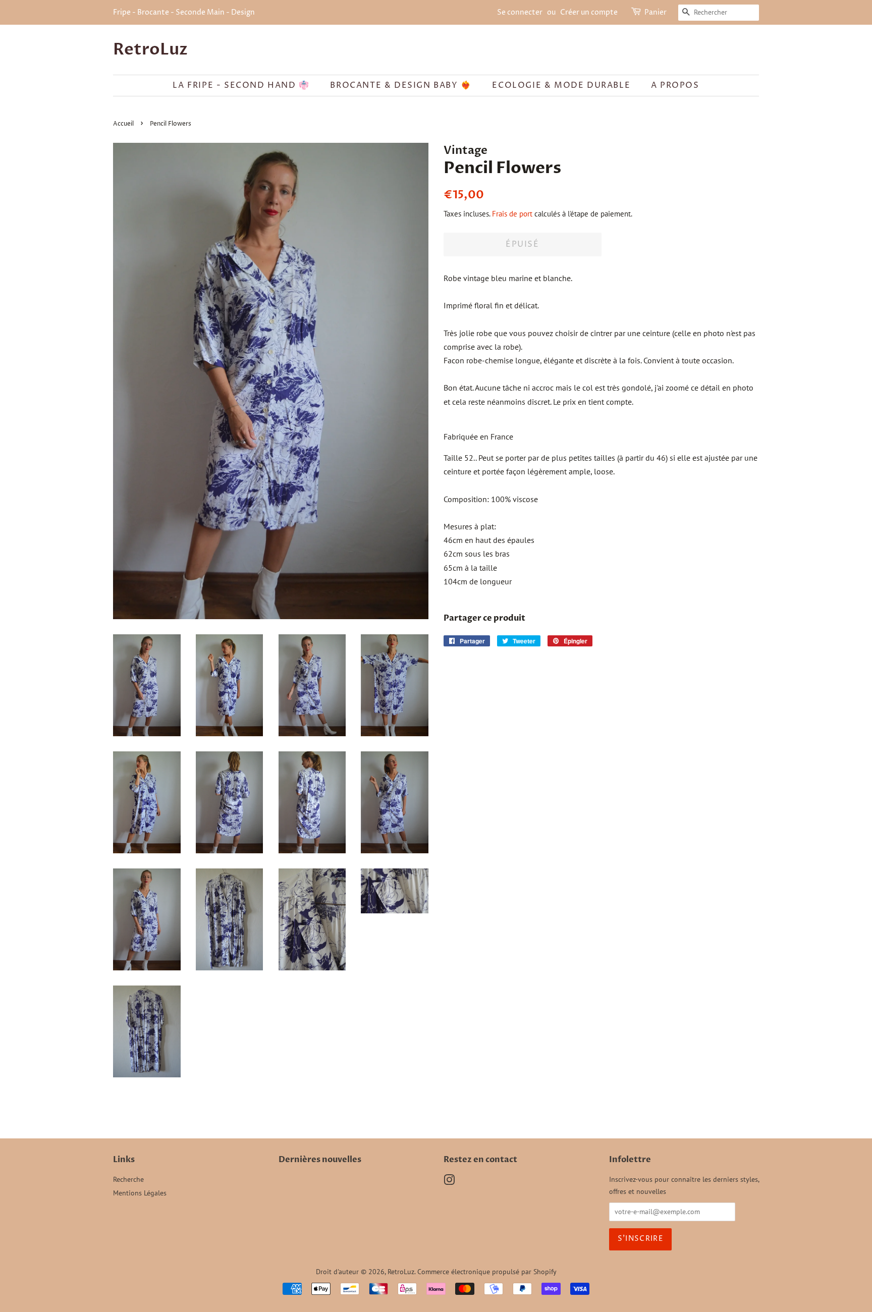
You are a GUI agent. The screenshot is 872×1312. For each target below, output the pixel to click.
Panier (655, 12)
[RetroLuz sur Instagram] (449, 1181)
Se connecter (519, 12)
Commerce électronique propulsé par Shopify (487, 1271)
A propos (675, 85)
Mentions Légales (140, 1192)
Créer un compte (589, 12)
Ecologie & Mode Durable (561, 85)
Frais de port (512, 213)
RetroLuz (150, 49)
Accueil (123, 124)
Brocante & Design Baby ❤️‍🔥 (400, 85)
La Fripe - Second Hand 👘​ (241, 85)
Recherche (128, 1179)
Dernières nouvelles (320, 1159)
